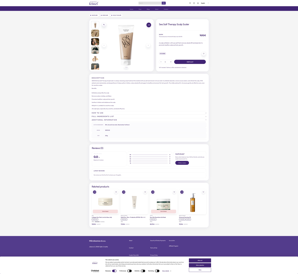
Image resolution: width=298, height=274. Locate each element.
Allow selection (200, 265)
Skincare (105, 15)
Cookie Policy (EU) (134, 255)
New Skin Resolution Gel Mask (158, 217)
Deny (200, 270)
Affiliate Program (173, 246)
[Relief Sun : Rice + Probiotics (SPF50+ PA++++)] (134, 201)
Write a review (182, 163)
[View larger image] (104, 24)
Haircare (95, 15)
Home (131, 9)
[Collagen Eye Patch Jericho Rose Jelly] (105, 201)
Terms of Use (153, 248)
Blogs (148, 9)
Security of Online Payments (158, 240)
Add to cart (190, 62)
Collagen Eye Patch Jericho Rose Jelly (102, 217)
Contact (166, 9)
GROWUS (107, 130)
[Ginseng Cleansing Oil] (192, 201)
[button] (95, 25)
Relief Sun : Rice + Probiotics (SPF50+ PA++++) (133, 217)
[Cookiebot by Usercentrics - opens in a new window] (95, 271)
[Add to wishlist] (204, 54)
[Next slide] (148, 45)
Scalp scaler (117, 15)
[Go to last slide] (104, 45)
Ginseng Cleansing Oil (185, 217)
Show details (165, 271)
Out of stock (105, 211)
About (156, 9)
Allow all (200, 260)
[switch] (129, 271)
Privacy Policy (154, 255)
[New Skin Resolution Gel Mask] (163, 201)
